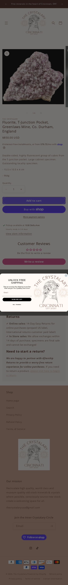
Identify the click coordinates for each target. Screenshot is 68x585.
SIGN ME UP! (17, 299)
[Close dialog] (66, 275)
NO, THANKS (17, 304)
